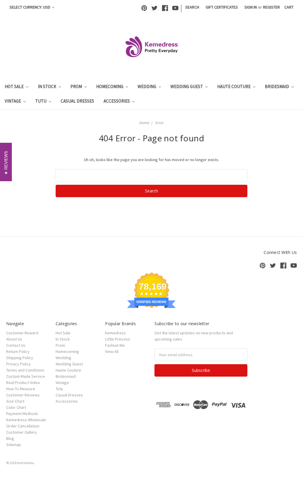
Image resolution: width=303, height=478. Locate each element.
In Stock (47, 86)
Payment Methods (22, 413)
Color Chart (16, 407)
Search (192, 7)
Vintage (13, 101)
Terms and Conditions (25, 370)
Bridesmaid (277, 86)
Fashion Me (115, 345)
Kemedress (115, 333)
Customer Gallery (21, 432)
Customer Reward (22, 333)
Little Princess (117, 339)
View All (111, 351)
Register (271, 7)
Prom (76, 86)
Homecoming (110, 86)
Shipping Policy (19, 357)
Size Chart (15, 401)
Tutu (41, 101)
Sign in (250, 7)
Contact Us (15, 345)
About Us (14, 339)
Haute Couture (234, 86)
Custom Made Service (25, 376)
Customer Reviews (23, 395)
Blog (10, 438)
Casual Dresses (77, 101)
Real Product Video (23, 382)
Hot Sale (15, 86)
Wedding (147, 86)
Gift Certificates (222, 7)
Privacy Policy (18, 364)
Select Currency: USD (30, 7)
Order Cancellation (22, 426)
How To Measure (20, 388)
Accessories (117, 101)
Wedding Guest (187, 86)
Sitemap (13, 444)
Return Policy (18, 351)
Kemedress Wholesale (26, 419)
